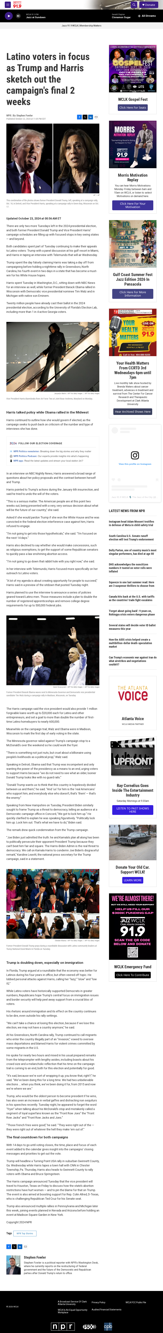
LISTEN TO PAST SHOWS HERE (133, 810)
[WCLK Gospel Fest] (132, 68)
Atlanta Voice (133, 718)
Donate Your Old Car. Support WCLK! (133, 869)
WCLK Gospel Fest (133, 99)
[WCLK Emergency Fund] (132, 926)
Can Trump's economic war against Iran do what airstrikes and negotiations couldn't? (133, 661)
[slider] (23, 16)
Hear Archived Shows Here (133, 411)
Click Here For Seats (132, 107)
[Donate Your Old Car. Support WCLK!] (132, 842)
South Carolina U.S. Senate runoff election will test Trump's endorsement (131, 537)
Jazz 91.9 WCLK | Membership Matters (81, 25)
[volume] (18, 16)
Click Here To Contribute (132, 975)
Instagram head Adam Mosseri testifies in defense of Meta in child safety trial (131, 523)
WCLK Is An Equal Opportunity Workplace (72, 1311)
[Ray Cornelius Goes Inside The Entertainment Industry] (132, 758)
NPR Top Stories (25, 1233)
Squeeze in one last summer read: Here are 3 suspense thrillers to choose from (131, 584)
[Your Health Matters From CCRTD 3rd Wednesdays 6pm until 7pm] (132, 332)
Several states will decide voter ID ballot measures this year (132, 627)
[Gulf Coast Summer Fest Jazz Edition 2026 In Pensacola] (132, 244)
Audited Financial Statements (106, 1309)
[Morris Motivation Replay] (132, 144)
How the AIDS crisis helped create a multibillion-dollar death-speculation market (130, 643)
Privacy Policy (98, 1302)
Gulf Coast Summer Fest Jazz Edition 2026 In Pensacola (132, 279)
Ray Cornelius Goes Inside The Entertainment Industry (132, 790)
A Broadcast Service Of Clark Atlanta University (72, 1303)
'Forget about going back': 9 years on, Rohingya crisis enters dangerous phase (132, 612)
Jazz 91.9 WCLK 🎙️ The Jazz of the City (132, 497)
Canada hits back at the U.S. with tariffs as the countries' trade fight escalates (131, 598)
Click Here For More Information (133, 293)
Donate (150, 5)
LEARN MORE (133, 880)
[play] (8, 16)
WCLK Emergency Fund (132, 966)
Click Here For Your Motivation (132, 205)
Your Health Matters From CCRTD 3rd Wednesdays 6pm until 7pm (132, 370)
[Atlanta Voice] (132, 694)
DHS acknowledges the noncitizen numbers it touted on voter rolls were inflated (130, 568)
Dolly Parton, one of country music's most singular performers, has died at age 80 (132, 552)
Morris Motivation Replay (133, 177)
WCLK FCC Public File (136, 1302)
